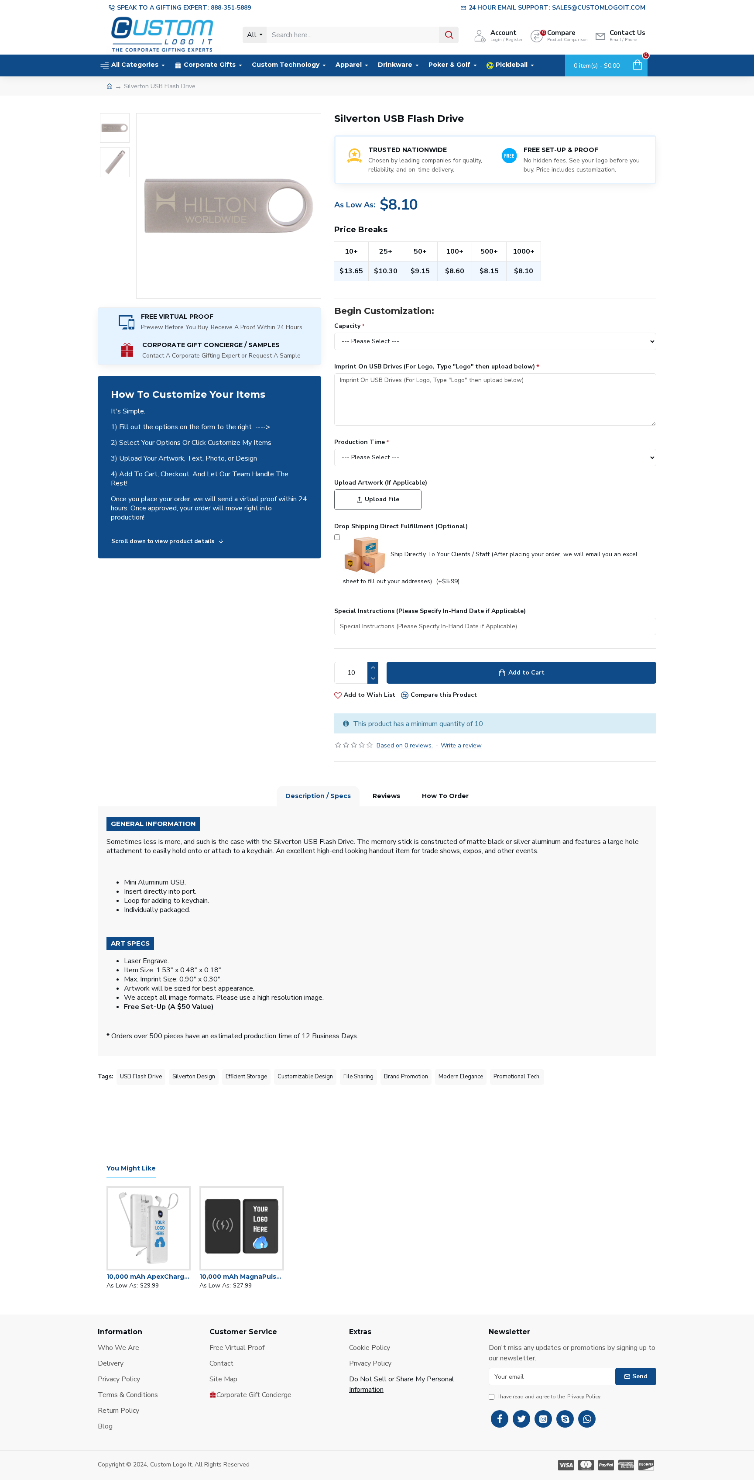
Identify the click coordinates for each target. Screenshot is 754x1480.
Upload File (382, 499)
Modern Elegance (461, 1077)
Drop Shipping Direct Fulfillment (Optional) (401, 526)
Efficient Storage (246, 1077)
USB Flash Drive (141, 1077)
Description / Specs (318, 796)
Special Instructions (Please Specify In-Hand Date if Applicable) (430, 611)
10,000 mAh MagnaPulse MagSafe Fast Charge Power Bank (241, 1276)
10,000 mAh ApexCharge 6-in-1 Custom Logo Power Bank (148, 1276)
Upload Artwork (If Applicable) (380, 482)
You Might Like (131, 1168)
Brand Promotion (406, 1077)
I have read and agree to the (548, 1396)
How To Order (445, 796)
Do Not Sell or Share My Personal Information (401, 1384)
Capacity (347, 326)
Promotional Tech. (517, 1077)
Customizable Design (305, 1077)
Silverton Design (193, 1077)
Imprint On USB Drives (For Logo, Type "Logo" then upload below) (434, 366)
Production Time (359, 442)
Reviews (386, 796)
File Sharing (358, 1077)
